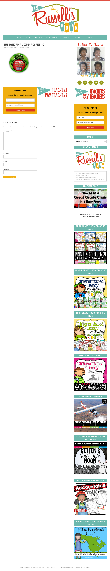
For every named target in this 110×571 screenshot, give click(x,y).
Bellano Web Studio (82, 568)
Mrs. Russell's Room (55, 18)
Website (6, 169)
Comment (7, 131)
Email (6, 161)
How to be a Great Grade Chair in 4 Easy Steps (90, 216)
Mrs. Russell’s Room (28, 568)
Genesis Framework (62, 568)
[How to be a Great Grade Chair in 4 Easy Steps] (90, 207)
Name (6, 153)
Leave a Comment (24, 47)
